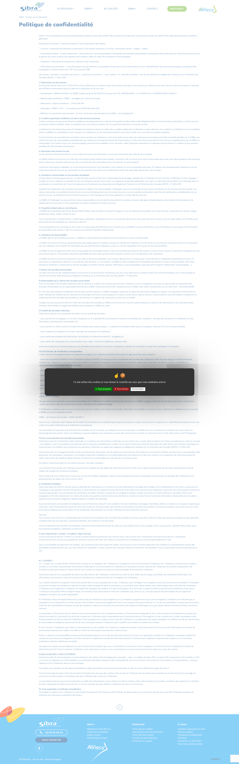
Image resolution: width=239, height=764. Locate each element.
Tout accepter (104, 389)
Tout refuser (122, 389)
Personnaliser (138, 389)
